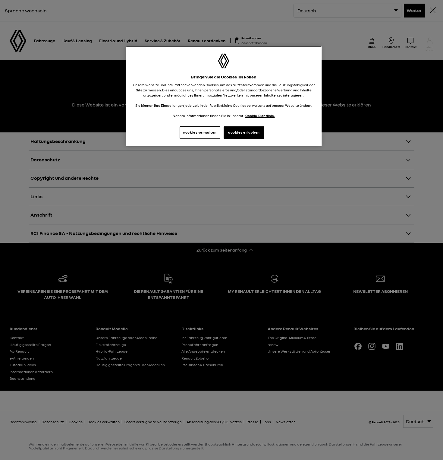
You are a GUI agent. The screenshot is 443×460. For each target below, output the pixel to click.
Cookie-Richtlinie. (260, 116)
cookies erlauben (244, 132)
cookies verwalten (200, 132)
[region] (224, 96)
